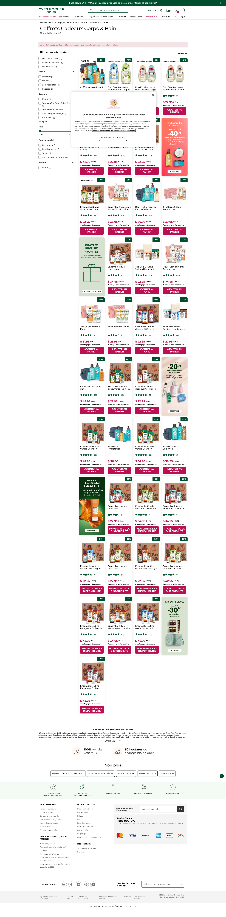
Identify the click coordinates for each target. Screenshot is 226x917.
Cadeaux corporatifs (48, 830)
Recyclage (81, 834)
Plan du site (70, 897)
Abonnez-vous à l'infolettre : (124, 809)
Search (91, 10)
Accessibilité (45, 826)
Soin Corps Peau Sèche (101, 773)
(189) (95, 156)
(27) (150, 156)
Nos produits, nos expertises (89, 837)
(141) (150, 215)
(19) (122, 275)
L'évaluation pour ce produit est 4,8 (141, 155)
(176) (123, 156)
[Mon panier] (183, 10)
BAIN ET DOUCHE (126, 773)
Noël (79, 819)
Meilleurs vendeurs (85, 826)
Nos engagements (48, 843)
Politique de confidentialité (83, 897)
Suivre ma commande (49, 816)
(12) (95, 335)
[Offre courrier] (168, 10)
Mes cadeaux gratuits (49, 823)
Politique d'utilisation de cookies (108, 897)
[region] (113, 119)
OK (180, 809)
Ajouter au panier (174, 111)
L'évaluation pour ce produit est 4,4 (86, 215)
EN (149, 10)
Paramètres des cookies (140, 897)
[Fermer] (153, 95)
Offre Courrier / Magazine (50, 819)
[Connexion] (176, 10)
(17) (150, 335)
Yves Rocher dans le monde (126, 884)
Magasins (127, 896)
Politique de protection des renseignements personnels (114, 130)
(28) (95, 455)
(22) (122, 395)
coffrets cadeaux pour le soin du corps (148, 733)
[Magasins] (161, 10)
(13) (122, 634)
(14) (122, 515)
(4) (177, 455)
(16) (177, 515)
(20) (150, 634)
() (52, 58)
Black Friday (82, 812)
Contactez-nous (46, 812)
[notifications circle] (178, 12)
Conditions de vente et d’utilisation (48, 897)
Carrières (43, 850)
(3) (177, 96)
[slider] (40, 131)
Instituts (80, 852)
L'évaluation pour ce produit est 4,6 (86, 155)
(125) (95, 395)
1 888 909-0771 (127, 820)
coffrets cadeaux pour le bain (113, 733)
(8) (177, 575)
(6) (122, 575)
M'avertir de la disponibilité (119, 530)
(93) (150, 275)
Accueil (43, 23)
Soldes (80, 816)
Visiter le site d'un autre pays (157, 884)
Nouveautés (82, 830)
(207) (178, 275)
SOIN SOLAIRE (167, 773)
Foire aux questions (48, 809)
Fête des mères (83, 823)
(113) (123, 215)
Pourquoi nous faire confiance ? (53, 847)
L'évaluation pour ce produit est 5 (169, 95)
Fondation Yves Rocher (49, 854)
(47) (177, 335)
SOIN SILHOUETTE (147, 773)
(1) (149, 515)
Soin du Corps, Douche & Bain (63, 23)
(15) (150, 395)
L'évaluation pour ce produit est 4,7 (114, 155)
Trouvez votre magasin (87, 848)
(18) (95, 694)
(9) (95, 215)
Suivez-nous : (49, 884)
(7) (122, 335)
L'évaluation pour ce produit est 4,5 (86, 335)
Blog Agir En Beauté (85, 809)
